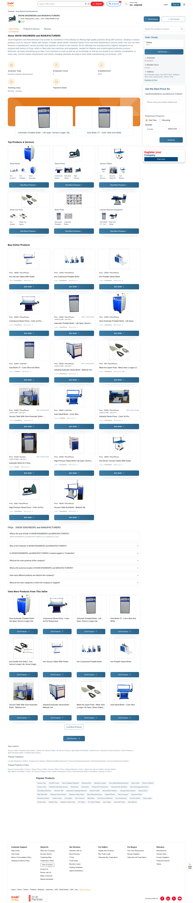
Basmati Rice (86, 783)
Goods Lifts (41, 802)
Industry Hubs (161, 854)
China (19, 889)
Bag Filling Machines (94, 794)
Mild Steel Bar (42, 794)
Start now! (161, 159)
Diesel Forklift (94, 791)
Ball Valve (91, 798)
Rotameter (74, 787)
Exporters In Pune (151, 80)
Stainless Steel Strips (76, 794)
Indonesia (49, 889)
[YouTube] (179, 898)
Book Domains (74, 854)
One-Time (153, 120)
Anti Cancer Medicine (105, 798)
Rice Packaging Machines (139, 787)
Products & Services (31, 29)
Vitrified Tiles (53, 802)
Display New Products (106, 850)
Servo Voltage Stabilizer (70, 783)
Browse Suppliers (133, 854)
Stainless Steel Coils (68, 802)
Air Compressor (121, 798)
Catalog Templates (76, 867)
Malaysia (41, 889)
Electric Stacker (148, 783)
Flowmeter (85, 787)
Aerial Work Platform (110, 791)
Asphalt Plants (110, 794)
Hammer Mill (58, 791)
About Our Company (47, 850)
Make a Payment (46, 876)
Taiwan (25, 889)
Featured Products (163, 861)
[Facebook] (162, 898)
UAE (56, 889)
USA (71, 889)
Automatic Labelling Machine (76, 791)
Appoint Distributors (76, 871)
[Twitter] (174, 898)
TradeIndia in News (47, 861)
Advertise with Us (75, 850)
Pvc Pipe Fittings (94, 802)
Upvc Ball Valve (119, 802)
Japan (13, 889)
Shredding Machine (44, 791)
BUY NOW (28, 287)
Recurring (166, 120)
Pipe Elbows (132, 802)
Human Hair (41, 783)
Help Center (15, 850)
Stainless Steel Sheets (58, 794)
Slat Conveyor (123, 794)
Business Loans (75, 864)
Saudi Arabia (63, 889)
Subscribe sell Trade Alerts (136, 857)
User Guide (15, 854)
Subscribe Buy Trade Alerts (107, 857)
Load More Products (74, 727)
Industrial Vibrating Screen (58, 787)
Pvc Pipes (81, 802)
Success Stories (46, 854)
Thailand (33, 889)
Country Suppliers (162, 857)
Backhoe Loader (100, 783)
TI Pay (71, 857)
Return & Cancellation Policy (21, 857)
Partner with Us (45, 872)
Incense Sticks (135, 798)
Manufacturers (161, 850)
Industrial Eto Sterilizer (119, 787)
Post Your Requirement (135, 850)
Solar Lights (147, 798)
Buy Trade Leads (104, 854)
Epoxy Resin (143, 791)
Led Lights (68, 798)
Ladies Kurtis (57, 798)
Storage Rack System (127, 791)
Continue (171, 140)
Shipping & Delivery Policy (20, 861)
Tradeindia (11, 11)
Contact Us (44, 869)
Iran (76, 889)
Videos (158, 864)
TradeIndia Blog (45, 857)
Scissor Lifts (41, 787)
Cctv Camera (79, 798)
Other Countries (85, 889)
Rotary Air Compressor (100, 787)
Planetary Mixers (43, 798)
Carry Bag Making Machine (118, 783)
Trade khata (73, 861)
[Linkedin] (168, 898)
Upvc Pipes (107, 802)
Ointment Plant (136, 794)
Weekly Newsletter (46, 879)
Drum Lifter (135, 783)
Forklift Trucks (54, 783)
